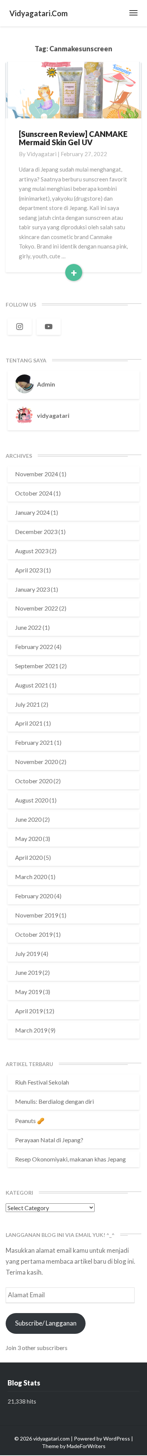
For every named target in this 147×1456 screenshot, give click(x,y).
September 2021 (36, 665)
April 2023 (29, 570)
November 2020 (36, 761)
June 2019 (28, 972)
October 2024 (33, 493)
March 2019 (31, 1030)
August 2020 (31, 800)
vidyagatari (42, 153)
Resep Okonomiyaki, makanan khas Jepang (70, 1159)
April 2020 (29, 857)
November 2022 (36, 608)
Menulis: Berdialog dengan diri (54, 1101)
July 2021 (27, 704)
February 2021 (34, 742)
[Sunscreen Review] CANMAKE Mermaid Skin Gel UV (73, 138)
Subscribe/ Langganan (46, 1323)
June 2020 (28, 819)
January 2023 (32, 589)
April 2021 (29, 723)
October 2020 (33, 780)
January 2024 (32, 512)
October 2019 (33, 934)
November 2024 (36, 473)
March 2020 (31, 876)
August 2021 (31, 685)
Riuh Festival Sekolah (42, 1082)
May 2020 (28, 838)
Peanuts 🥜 (29, 1120)
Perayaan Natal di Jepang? (49, 1139)
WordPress (116, 1438)
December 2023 (36, 531)
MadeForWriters (86, 1446)
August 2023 (31, 550)
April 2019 (29, 1010)
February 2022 (34, 646)
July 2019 (27, 953)
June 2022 (28, 627)
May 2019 (28, 991)
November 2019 (36, 915)
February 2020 (34, 895)
